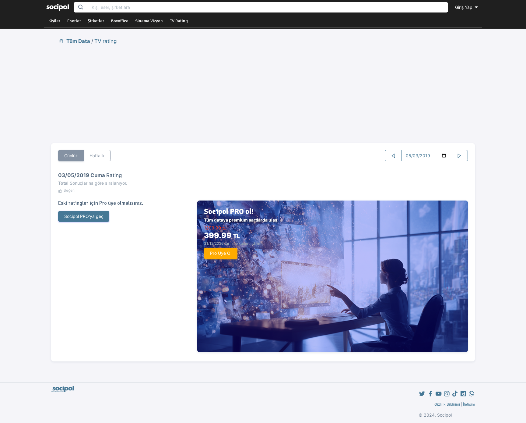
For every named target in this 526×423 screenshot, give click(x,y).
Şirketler (96, 20)
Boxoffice (119, 20)
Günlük (71, 155)
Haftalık (97, 155)
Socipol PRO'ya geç (83, 216)
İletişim (469, 404)
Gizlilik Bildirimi (447, 404)
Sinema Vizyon (149, 20)
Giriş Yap (464, 7)
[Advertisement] (263, 93)
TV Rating (179, 20)
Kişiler (54, 20)
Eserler (74, 20)
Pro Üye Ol (220, 253)
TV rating (105, 41)
